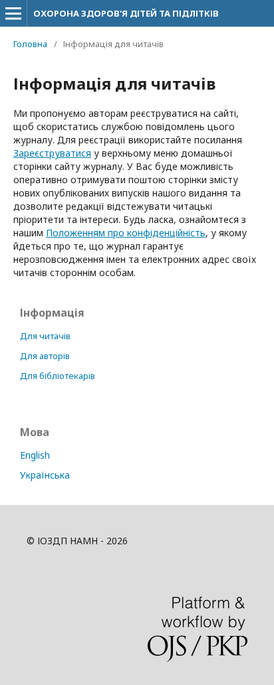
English (35, 455)
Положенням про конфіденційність (126, 232)
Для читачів (45, 336)
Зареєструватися (52, 153)
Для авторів (45, 356)
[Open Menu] (13, 13)
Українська (45, 475)
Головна (30, 44)
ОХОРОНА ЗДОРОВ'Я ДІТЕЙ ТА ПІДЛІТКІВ (126, 13)
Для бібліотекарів (57, 376)
